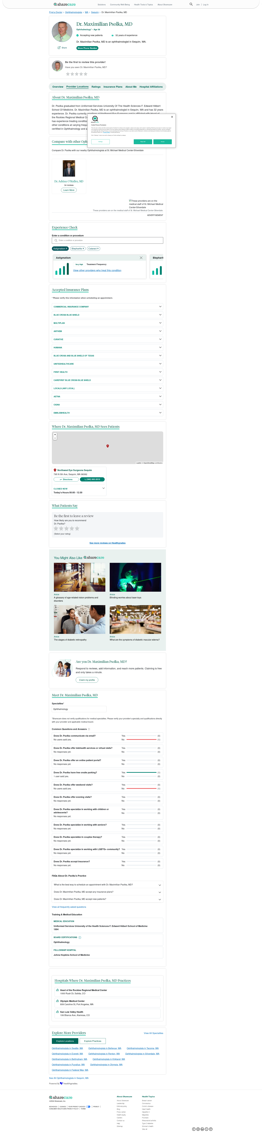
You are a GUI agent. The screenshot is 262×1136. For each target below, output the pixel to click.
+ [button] (55, 434)
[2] (72, 73)
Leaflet (138, 463)
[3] (76, 73)
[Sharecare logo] (79, 1097)
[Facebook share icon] (194, 1130)
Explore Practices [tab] (92, 1041)
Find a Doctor (55, 12)
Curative (58, 339)
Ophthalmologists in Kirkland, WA (109, 1059)
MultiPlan (59, 323)
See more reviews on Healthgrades (108, 542)
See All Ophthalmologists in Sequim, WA (69, 1078)
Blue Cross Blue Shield (66, 314)
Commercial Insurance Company (71, 306)
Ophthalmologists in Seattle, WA (67, 1048)
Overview (57, 86)
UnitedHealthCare (64, 363)
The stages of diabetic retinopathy (70, 639)
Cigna (57, 404)
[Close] (172, 117)
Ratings (96, 86)
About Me (131, 86)
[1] (67, 73)
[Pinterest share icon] (211, 1130)
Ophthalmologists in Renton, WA (104, 1053)
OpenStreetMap (149, 463)
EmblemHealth (62, 412)
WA (86, 12)
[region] (131, 131)
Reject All (143, 141)
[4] (81, 73)
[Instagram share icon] (198, 1130)
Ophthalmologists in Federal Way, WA (70, 1070)
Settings (101, 141)
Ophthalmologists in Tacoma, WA (143, 1048)
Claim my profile (87, 679)
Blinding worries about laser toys (125, 597)
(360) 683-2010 (93, 479)
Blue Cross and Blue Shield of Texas (74, 355)
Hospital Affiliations (151, 86)
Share (64, 47)
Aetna (57, 396)
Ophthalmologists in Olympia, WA (106, 1064)
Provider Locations (77, 86)
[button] (88, 729)
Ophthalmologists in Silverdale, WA (142, 1053)
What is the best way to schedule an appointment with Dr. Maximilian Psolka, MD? (93, 884)
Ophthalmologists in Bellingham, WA (69, 1059)
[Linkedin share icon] (202, 1130)
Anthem (58, 331)
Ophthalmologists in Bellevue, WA (104, 1048)
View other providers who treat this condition (97, 270)
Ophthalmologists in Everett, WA (67, 1053)
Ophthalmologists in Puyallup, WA (68, 1064)
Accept (162, 141)
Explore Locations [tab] (65, 1041)
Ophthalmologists (73, 12)
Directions (67, 479)
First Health (60, 372)
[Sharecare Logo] (65, 4)
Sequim (95, 12)
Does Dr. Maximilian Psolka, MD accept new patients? (80, 899)
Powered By (54, 1083)
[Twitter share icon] (206, 1130)
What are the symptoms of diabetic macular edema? (135, 639)
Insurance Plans (113, 86)
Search (191, 4)
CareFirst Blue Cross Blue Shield (72, 380)
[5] (85, 73)
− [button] (55, 438)
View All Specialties (153, 1033)
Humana (58, 347)
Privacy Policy (106, 132)
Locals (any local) (64, 388)
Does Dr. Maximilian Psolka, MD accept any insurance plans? (83, 891)
